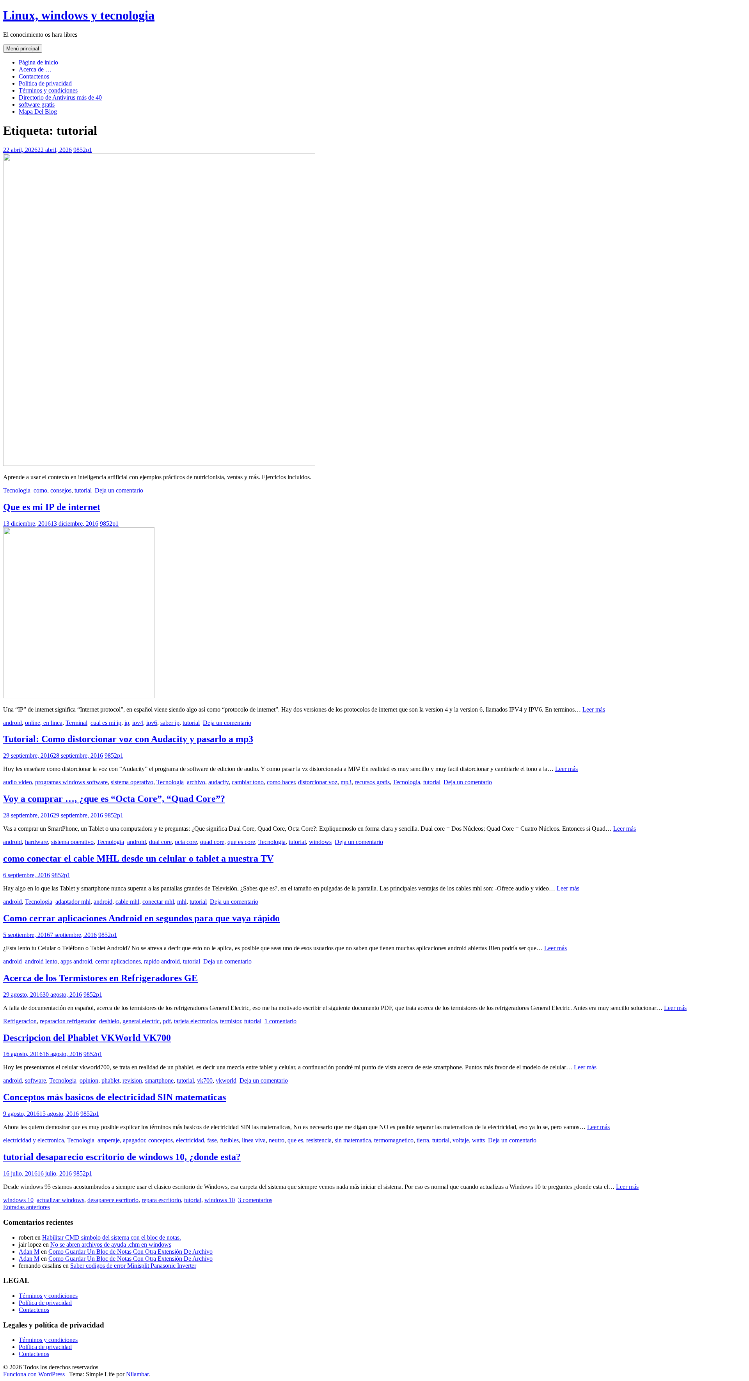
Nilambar (137, 1374)
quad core (212, 842)
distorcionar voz (317, 782)
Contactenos (34, 76)
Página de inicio (38, 62)
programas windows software (71, 782)
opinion (89, 1080)
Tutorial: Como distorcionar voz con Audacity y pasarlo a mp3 (128, 739)
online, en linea (43, 722)
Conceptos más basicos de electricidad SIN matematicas (114, 1097)
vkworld (226, 1080)
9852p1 (82, 149)
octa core (186, 842)
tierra (423, 1140)
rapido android (162, 961)
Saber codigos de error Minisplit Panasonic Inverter (133, 1265)
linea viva (254, 1140)
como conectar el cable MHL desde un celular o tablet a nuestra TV (138, 858)
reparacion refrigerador (68, 1021)
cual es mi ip (106, 722)
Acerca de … (35, 69)
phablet (110, 1080)
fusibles (229, 1140)
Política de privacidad (45, 83)
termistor (230, 1021)
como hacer (281, 782)
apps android (76, 961)
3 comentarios (255, 1200)
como (40, 490)
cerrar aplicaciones (118, 961)
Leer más (593, 709)
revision (132, 1080)
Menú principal (22, 49)
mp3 (346, 782)
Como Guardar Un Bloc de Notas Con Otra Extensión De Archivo (130, 1251)
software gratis (37, 104)
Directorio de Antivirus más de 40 (60, 97)
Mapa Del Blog (38, 111)
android (12, 722)
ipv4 (137, 722)
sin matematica (353, 1140)
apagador (134, 1140)
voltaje (461, 1140)
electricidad (190, 1140)
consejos (60, 490)
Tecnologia (16, 490)
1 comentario (280, 1021)
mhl (181, 901)
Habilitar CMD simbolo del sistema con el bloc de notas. (111, 1237)
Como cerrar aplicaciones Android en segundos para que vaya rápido (141, 918)
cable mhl (127, 901)
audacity (218, 782)
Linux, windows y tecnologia (78, 15)
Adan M (29, 1251)
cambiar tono (248, 782)
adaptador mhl (73, 901)
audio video (17, 782)
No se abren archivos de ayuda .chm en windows (110, 1244)
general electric (141, 1021)
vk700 (205, 1080)
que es (295, 1140)
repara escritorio (161, 1200)
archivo (196, 782)
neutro (276, 1140)
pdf (167, 1021)
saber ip (169, 722)
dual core (160, 842)
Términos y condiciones (48, 90)
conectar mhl (158, 901)
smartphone (159, 1080)
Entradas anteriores (26, 1207)
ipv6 (151, 722)
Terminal (76, 722)
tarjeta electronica (195, 1021)
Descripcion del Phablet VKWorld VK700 (87, 1038)
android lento (41, 961)
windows (320, 842)
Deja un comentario (119, 490)
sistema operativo (132, 782)
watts (478, 1140)
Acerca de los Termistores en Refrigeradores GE (100, 978)
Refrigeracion (20, 1021)
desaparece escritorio (112, 1200)
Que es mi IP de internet (51, 507)
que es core (241, 842)
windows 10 (18, 1200)
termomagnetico (394, 1140)
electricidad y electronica (33, 1140)
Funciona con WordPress (34, 1374)
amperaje (109, 1140)
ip (126, 722)
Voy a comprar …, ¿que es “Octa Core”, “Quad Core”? (114, 799)
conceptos (160, 1140)
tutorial (83, 490)
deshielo (109, 1021)
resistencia (319, 1140)
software (35, 1080)
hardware (36, 842)
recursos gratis (372, 782)
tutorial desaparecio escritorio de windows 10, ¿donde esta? (122, 1157)
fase (212, 1140)
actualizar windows (60, 1200)
